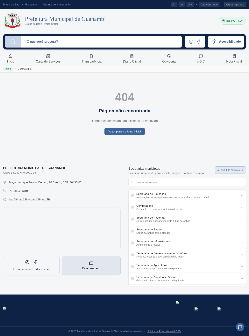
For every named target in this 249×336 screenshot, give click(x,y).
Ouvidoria (169, 61)
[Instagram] (191, 41)
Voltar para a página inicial (124, 131)
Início (10, 61)
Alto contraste (209, 4)
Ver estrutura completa (229, 170)
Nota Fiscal (234, 61)
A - (174, 4)
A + (190, 4)
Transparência (92, 61)
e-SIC (201, 61)
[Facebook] (198, 41)
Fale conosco (91, 268)
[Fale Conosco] (240, 327)
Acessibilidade (230, 41)
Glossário (31, 4)
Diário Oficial (132, 61)
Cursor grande (235, 4)
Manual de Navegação (57, 4)
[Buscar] (13, 42)
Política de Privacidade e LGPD (164, 331)
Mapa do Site (11, 4)
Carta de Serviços (48, 61)
